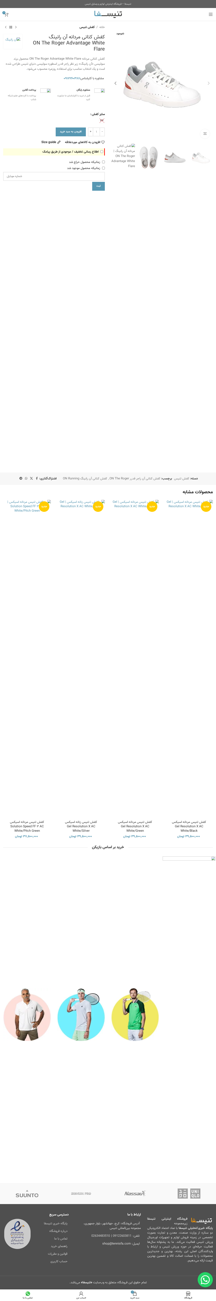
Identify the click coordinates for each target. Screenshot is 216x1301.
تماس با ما (61, 1238)
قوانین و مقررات (58, 1253)
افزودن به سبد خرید (71, 132)
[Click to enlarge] (205, 134)
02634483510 (100, 1236)
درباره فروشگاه (58, 1231)
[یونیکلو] (189, 1193)
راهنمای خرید (59, 1246)
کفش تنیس (87, 27)
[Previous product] (15, 27)
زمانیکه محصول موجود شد (84, 168)
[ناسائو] (135, 1193)
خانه (102, 27)
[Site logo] (108, 14)
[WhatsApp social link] (26, 479)
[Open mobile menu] (211, 14)
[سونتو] (27, 1193)
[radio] (102, 120)
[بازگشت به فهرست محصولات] (10, 27)
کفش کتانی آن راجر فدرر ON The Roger (134, 478)
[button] (208, 83)
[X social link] (31, 479)
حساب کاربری (59, 1261)
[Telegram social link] (21, 479)
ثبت (98, 186)
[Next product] (5, 27)
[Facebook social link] (36, 479)
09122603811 (122, 1236)
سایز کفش (98, 114)
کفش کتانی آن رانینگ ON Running (85, 478)
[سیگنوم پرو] (81, 1193)
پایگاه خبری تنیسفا (56, 1223)
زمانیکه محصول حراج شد (85, 162)
